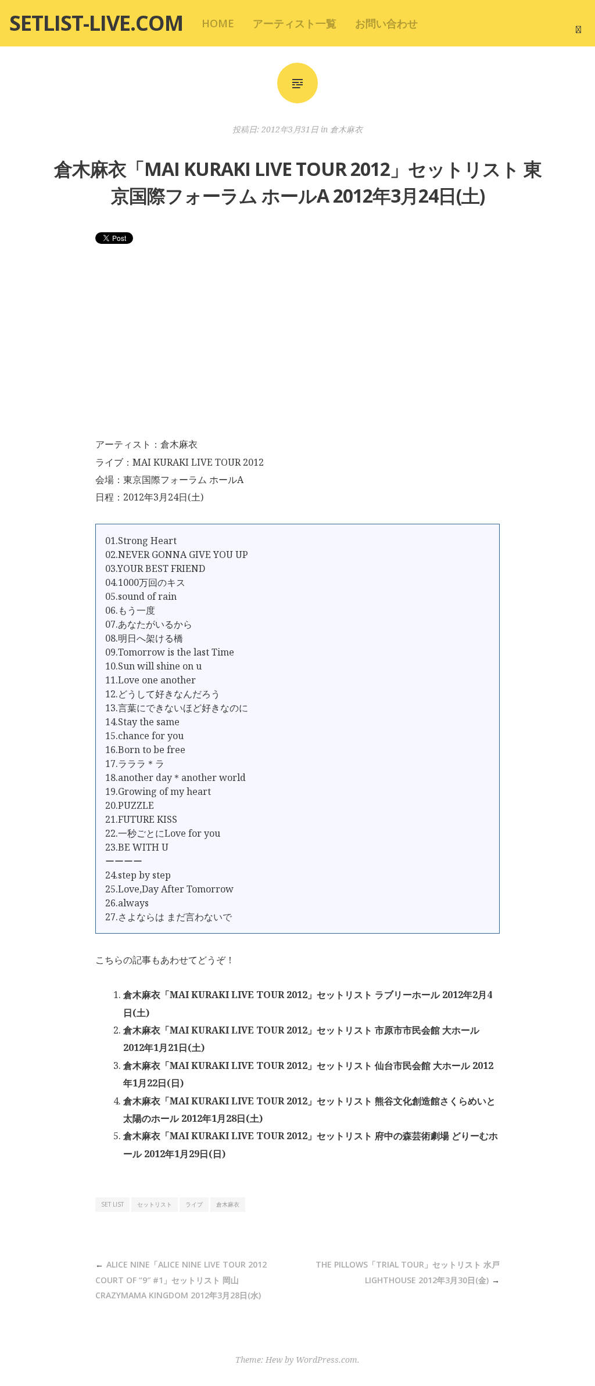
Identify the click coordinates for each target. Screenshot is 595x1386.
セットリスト (154, 1204)
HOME (218, 23)
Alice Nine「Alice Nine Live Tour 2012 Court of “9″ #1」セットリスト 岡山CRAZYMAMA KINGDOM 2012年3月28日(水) (181, 1280)
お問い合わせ (386, 23)
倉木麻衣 (346, 129)
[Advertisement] (297, 348)
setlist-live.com (96, 23)
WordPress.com (326, 1359)
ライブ (194, 1204)
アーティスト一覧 (294, 23)
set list (112, 1204)
